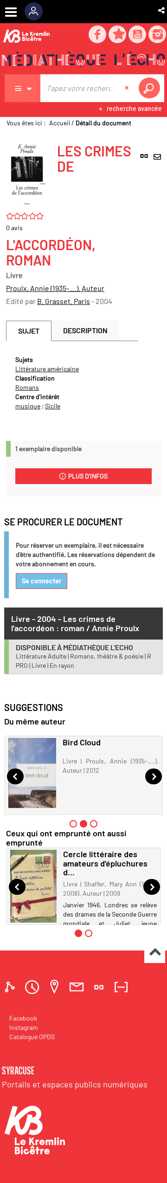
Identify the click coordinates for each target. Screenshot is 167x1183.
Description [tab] (85, 330)
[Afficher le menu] (11, 12)
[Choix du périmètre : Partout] (23, 88)
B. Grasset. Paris (63, 301)
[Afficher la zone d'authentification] (37, 11)
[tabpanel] (72, 383)
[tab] (11, 987)
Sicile (52, 406)
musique (27, 406)
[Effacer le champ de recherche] (127, 88)
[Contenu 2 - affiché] (83, 823)
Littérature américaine (47, 369)
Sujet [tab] (28, 330)
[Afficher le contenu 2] (88, 933)
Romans (27, 387)
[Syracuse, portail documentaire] (83, 61)
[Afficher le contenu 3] (93, 823)
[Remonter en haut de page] (154, 953)
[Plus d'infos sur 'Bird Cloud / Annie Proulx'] (32, 773)
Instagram (23, 1027)
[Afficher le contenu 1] (73, 823)
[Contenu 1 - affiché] (78, 933)
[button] (162, 10)
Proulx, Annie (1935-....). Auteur (55, 288)
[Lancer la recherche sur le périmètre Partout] (151, 88)
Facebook (23, 1018)
